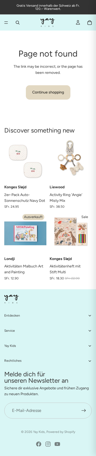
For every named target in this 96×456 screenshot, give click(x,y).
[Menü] (6, 22)
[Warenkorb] (89, 22)
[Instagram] (48, 444)
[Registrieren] (83, 410)
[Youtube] (57, 444)
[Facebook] (38, 444)
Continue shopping (48, 92)
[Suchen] (17, 22)
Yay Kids (39, 432)
